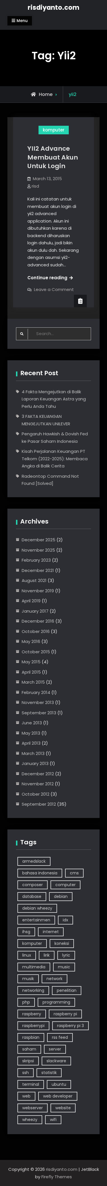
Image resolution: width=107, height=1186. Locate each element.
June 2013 (32, 723)
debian (61, 896)
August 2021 (34, 580)
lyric (66, 955)
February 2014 (36, 692)
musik (28, 979)
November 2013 (38, 702)
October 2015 (36, 652)
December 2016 (38, 621)
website (63, 1108)
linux (26, 955)
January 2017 (35, 611)
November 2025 (38, 550)
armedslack (34, 861)
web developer (57, 1096)
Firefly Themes (56, 1177)
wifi (53, 1119)
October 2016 (36, 631)
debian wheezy (37, 908)
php (26, 1002)
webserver (32, 1108)
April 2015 (31, 672)
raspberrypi (33, 1025)
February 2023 (36, 560)
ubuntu (59, 1084)
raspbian (30, 1037)
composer (32, 885)
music (64, 967)
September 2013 (39, 713)
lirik (47, 955)
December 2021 (38, 570)
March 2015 (33, 682)
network (54, 979)
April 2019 (31, 601)
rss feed (60, 1037)
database (31, 896)
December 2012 (38, 774)
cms (74, 873)
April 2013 (31, 743)
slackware (56, 1061)
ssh (25, 1072)
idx (65, 920)
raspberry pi (65, 1014)
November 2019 (38, 591)
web (26, 1096)
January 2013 (35, 763)
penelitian (66, 990)
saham (29, 1049)
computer (65, 885)
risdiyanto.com (53, 7)
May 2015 (31, 662)
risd (35, 186)
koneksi (61, 943)
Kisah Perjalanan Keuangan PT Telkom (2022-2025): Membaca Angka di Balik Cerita (55, 458)
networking (33, 990)
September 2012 (39, 804)
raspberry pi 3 (70, 1025)
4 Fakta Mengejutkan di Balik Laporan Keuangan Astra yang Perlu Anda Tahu (54, 399)
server (55, 1049)
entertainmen (36, 920)
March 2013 (33, 753)
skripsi (28, 1061)
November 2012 (38, 784)
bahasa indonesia (39, 873)
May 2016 (31, 641)
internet (51, 932)
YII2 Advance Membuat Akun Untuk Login (52, 157)
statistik (49, 1072)
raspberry (31, 1014)
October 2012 (35, 794)
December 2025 (38, 540)
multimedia (33, 967)
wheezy (29, 1119)
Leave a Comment (54, 289)
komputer (53, 130)
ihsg (26, 932)
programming (56, 1002)
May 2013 (31, 733)
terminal (30, 1084)
